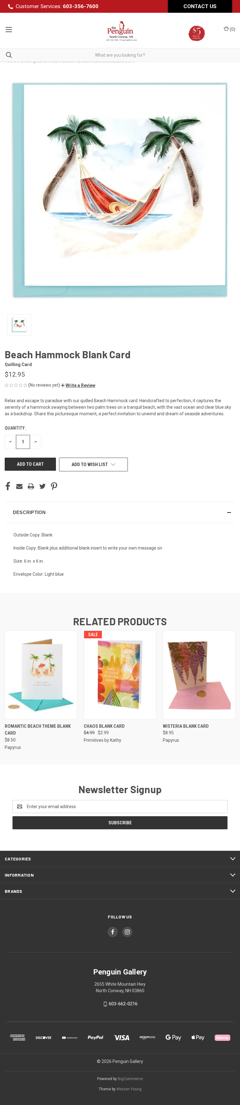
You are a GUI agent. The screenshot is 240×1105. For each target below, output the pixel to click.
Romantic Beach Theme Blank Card (38, 729)
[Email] (19, 486)
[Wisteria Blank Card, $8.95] (199, 675)
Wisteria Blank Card (186, 726)
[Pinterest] (54, 486)
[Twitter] (42, 486)
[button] (78, 385)
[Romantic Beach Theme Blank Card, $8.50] (41, 675)
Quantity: (15, 428)
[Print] (31, 486)
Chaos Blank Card (104, 726)
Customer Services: (57, 6)
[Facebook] (8, 486)
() (232, 29)
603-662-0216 (123, 1004)
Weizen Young (129, 1089)
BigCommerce (130, 1079)
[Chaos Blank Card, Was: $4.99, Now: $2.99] (120, 675)
